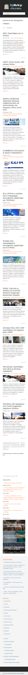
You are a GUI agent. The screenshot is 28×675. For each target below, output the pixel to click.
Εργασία (16, 38)
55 (13, 446)
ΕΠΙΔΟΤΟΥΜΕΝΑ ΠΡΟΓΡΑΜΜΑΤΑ (12, 662)
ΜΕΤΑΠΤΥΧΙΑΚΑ (9, 653)
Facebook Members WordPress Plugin (10, 476)
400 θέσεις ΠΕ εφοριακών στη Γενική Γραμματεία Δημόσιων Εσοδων (13, 406)
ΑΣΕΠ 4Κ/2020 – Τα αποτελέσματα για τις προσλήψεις (13, 511)
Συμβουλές (6, 630)
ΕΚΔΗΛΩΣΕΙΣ (8, 644)
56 (16, 446)
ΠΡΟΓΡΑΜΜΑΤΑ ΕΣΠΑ (10, 659)
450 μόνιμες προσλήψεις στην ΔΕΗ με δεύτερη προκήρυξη (13, 369)
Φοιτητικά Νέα (7, 633)
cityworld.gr (14, 6)
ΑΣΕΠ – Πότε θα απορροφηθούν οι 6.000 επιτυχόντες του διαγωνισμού (12, 592)
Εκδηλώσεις (6, 607)
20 (4, 446)
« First (13, 443)
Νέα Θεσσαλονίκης (8, 619)
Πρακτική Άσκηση (18, 113)
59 (4, 448)
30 (7, 446)
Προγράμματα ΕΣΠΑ (7, 115)
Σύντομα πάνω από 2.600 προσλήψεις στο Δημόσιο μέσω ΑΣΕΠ (13, 330)
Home (4, 27)
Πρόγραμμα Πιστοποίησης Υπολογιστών (13, 483)
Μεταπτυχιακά (7, 616)
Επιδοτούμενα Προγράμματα (8, 113)
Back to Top (23, 57)
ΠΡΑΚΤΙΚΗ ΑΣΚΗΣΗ (9, 650)
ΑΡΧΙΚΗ (6, 638)
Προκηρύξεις (20, 38)
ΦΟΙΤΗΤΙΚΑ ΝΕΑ (8, 647)
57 (19, 446)
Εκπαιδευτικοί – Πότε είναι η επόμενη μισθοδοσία (12, 504)
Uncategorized (7, 601)
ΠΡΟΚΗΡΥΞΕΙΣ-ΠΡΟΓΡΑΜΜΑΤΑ (11, 656)
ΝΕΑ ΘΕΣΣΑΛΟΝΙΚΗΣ (9, 641)
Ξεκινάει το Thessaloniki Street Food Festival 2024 (13, 587)
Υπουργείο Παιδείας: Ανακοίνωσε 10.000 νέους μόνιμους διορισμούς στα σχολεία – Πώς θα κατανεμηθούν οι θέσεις (14, 489)
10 (23, 443)
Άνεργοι (12, 38)
